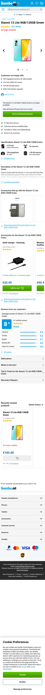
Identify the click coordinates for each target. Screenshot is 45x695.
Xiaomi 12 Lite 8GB (8, 19)
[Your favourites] (36, 3)
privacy (24, 667)
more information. (22, 570)
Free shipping (13, 293)
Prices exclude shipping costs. (25, 566)
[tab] (18, 70)
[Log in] (32, 3)
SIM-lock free (9, 95)
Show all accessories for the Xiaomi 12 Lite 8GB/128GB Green (19, 226)
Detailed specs (9, 158)
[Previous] (4, 50)
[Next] (41, 50)
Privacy (18, 574)
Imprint (25, 574)
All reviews (8, 352)
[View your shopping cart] (41, 3)
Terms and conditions (15, 576)
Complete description (12, 182)
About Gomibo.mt (8, 574)
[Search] (41, 9)
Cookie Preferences (36, 574)
